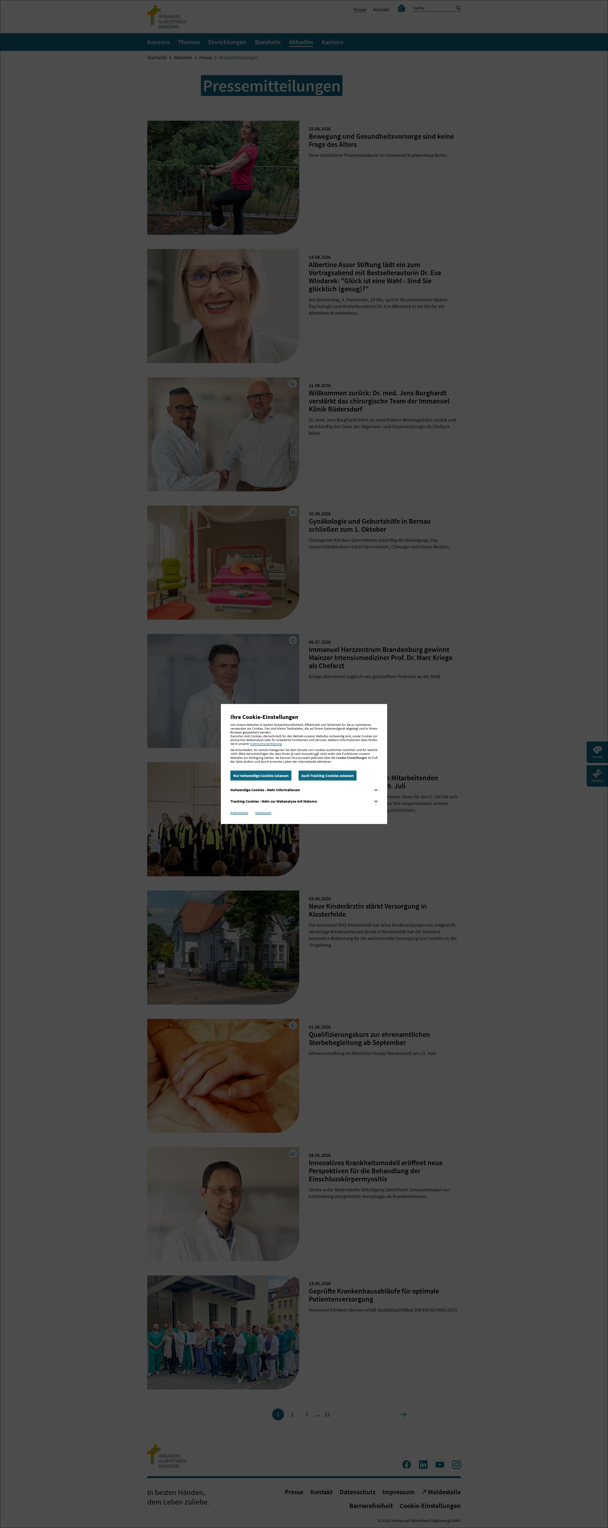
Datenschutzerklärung (266, 744)
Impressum (263, 812)
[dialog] (304, 764)
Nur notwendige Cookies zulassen (261, 775)
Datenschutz (239, 812)
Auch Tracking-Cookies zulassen (327, 775)
